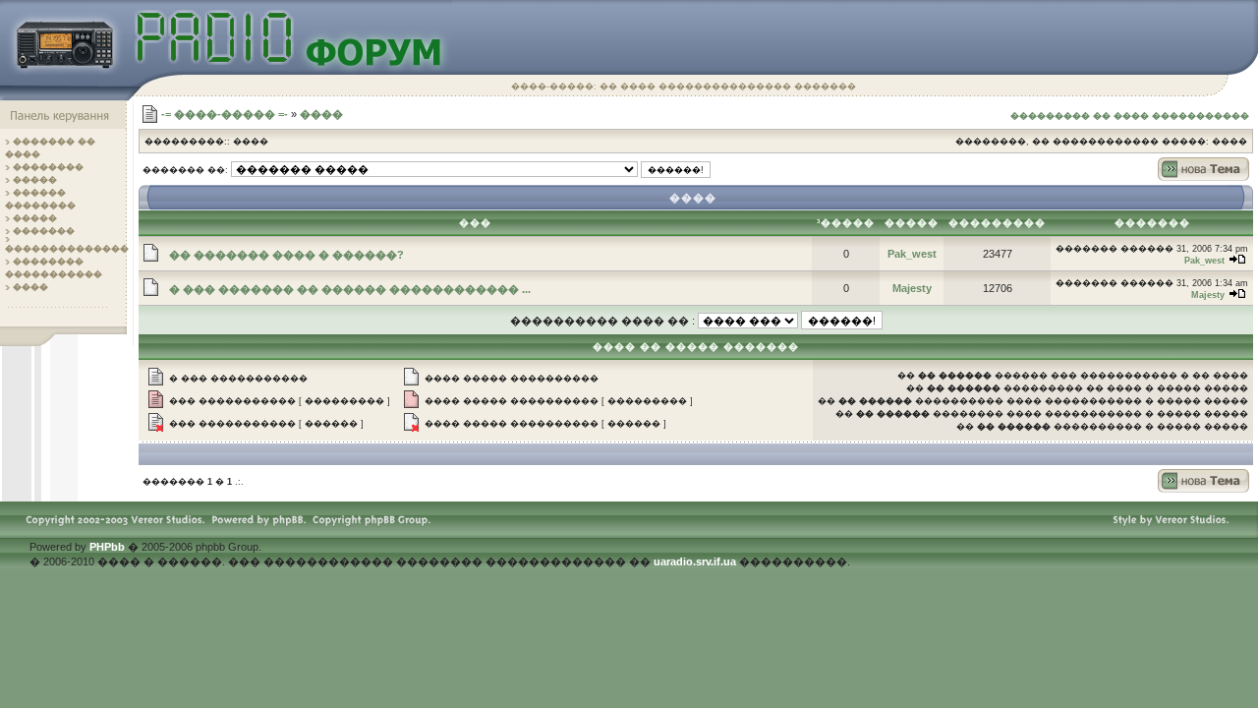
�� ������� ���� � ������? (286, 255)
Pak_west (912, 254)
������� (44, 231)
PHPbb (107, 547)
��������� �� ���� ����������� (1129, 116)
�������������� (67, 249)
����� (35, 180)
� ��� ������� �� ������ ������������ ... (350, 289)
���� (30, 287)
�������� (48, 167)
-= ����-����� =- (224, 114)
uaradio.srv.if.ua (695, 561)
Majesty (912, 288)
